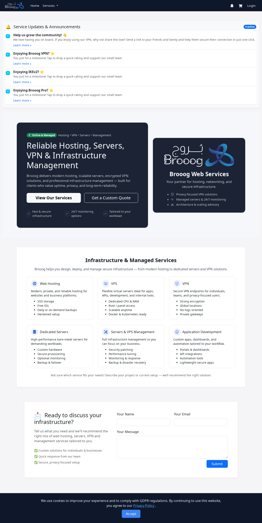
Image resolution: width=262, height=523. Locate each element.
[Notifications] (231, 5)
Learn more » (22, 45)
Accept (131, 514)
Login (251, 5)
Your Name (125, 414)
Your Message (128, 431)
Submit (217, 464)
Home (35, 5)
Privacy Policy (144, 505)
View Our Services (54, 198)
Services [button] (49, 5)
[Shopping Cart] (240, 5)
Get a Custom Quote (111, 198)
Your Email (182, 414)
